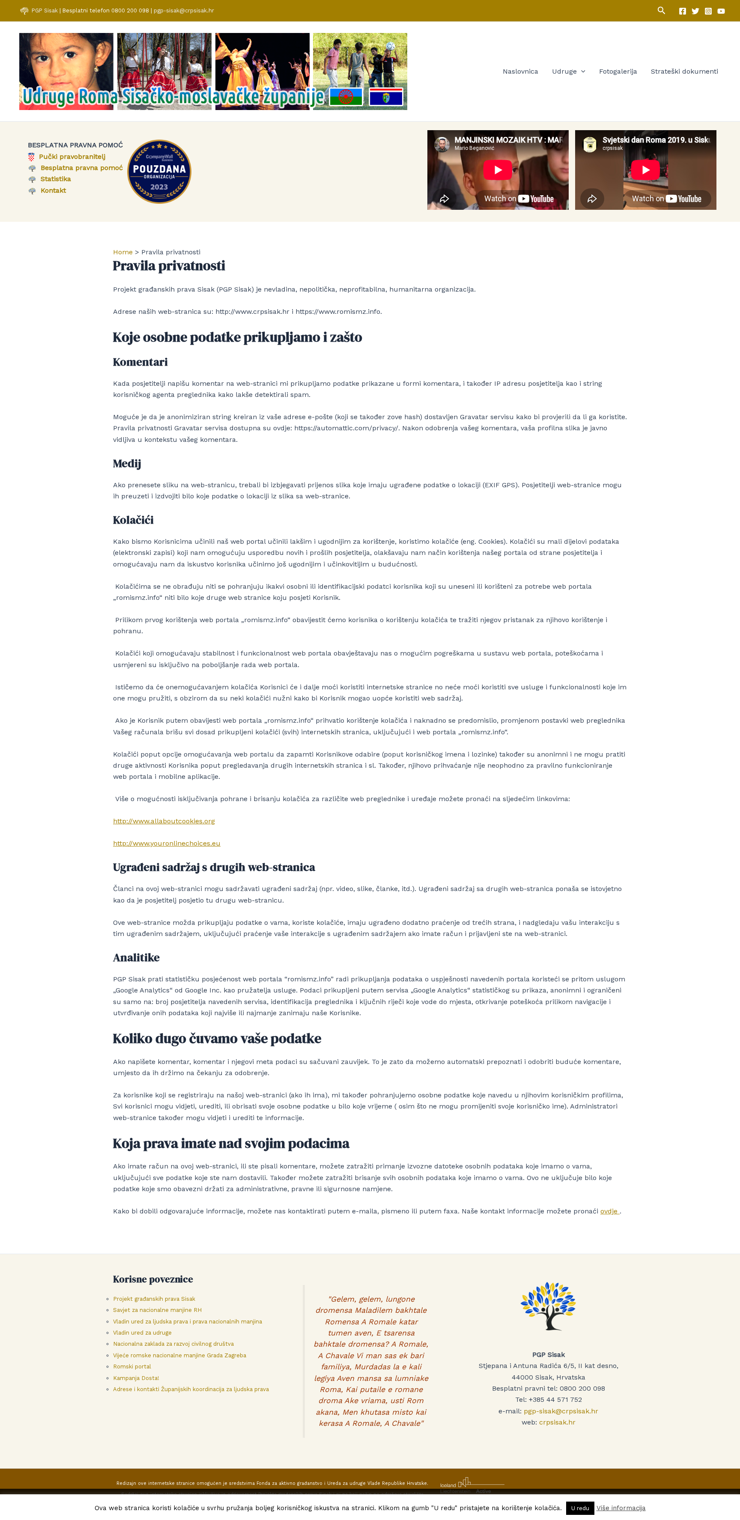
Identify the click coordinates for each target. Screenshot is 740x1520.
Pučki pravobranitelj (70, 156)
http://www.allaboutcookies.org (164, 821)
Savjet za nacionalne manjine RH (157, 1310)
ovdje (610, 1211)
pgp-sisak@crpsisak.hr (184, 10)
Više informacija (621, 1508)
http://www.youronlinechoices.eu (167, 843)
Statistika (53, 179)
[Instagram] (708, 11)
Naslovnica (520, 71)
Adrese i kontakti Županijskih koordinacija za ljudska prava (191, 1389)
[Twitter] (695, 11)
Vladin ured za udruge (142, 1332)
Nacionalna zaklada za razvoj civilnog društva (173, 1344)
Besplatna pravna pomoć (79, 168)
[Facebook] (682, 11)
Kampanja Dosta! (136, 1378)
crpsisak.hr (557, 1422)
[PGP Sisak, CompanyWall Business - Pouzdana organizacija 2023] (159, 171)
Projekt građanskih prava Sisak (154, 1299)
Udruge (564, 71)
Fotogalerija (618, 71)
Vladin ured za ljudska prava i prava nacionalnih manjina (187, 1321)
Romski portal (132, 1366)
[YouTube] (721, 11)
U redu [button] (580, 1508)
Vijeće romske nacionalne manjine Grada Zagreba (179, 1355)
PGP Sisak (46, 10)
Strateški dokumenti (684, 71)
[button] (661, 11)
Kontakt (51, 190)
